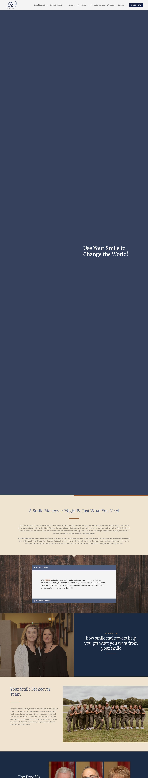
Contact (121, 5)
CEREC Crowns (42, 567)
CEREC (47, 580)
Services (70, 5)
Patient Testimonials (98, 5)
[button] (74, 567)
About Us (110, 5)
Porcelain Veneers (43, 601)
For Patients (82, 5)
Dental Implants (40, 5)
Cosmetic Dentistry (56, 5)
